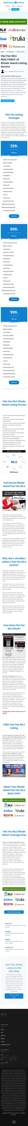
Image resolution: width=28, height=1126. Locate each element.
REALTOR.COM (6, 178)
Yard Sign (5, 194)
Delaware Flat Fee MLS (20, 1075)
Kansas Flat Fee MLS (10, 1081)
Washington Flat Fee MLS (8, 1108)
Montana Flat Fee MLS (10, 1090)
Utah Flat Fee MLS (21, 1105)
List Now (15, 9)
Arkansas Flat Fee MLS (18, 1071)
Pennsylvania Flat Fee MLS (18, 1100)
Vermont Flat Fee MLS (8, 1107)
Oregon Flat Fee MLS (6, 1100)
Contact (3, 1041)
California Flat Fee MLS (7, 1073)
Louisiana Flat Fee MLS (10, 1083)
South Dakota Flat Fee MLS (11, 1103)
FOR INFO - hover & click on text (10, 159)
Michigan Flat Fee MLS (10, 1086)
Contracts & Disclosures (8, 172)
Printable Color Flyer (7, 191)
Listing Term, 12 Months (8, 252)
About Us (19, 6)
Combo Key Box (6, 197)
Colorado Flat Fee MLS (19, 1073)
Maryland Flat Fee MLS (7, 1085)
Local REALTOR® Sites (8, 182)
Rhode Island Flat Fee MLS (7, 1102)
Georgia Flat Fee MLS (21, 1076)
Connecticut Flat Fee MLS (7, 1075)
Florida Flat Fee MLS (10, 1076)
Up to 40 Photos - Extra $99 (9, 210)
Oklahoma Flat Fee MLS (19, 1098)
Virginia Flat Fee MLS (20, 1107)
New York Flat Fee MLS (15, 1095)
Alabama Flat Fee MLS (7, 1070)
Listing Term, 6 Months (8, 169)
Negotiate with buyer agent (9, 207)
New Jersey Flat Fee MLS (13, 1093)
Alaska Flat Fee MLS (19, 1070)
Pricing (7, 6)
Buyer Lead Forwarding (8, 188)
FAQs (13, 6)
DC (2, 1076)
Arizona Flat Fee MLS (7, 1071)
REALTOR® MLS (6, 175)
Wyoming (21, 1110)
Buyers (7, 939)
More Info (14, 152)
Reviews (8, 932)
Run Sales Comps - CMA (8, 201)
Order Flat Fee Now (7, 100)
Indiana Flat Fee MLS (13, 1080)
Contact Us (9, 947)
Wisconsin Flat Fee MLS (12, 1110)
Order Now (14, 216)
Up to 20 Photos (6, 166)
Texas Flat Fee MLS (11, 1105)
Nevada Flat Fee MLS (10, 1091)
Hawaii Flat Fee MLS (7, 1078)
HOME (2, 52)
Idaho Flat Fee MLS (17, 1078)
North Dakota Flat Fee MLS (19, 1096)
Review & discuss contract (8, 204)
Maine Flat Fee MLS (21, 1083)
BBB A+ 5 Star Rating (7, 162)
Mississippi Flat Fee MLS (11, 1088)
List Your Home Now (14, 996)
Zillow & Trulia (6, 185)
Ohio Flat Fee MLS (7, 1098)
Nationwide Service (5, 1044)
